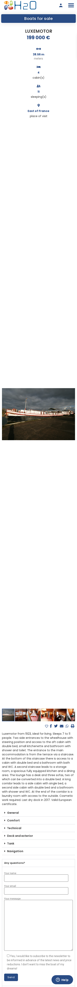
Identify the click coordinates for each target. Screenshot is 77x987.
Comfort (13, 820)
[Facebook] (51, 726)
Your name (10, 873)
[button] (71, 5)
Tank (10, 843)
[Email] (62, 726)
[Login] (61, 5)
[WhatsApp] (67, 726)
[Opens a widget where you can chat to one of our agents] (62, 980)
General (13, 813)
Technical (14, 828)
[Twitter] (56, 726)
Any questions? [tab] (14, 863)
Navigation (15, 851)
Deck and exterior (20, 836)
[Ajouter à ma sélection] (47, 726)
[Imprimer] (72, 726)
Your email (10, 886)
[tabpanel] (38, 926)
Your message (12, 898)
